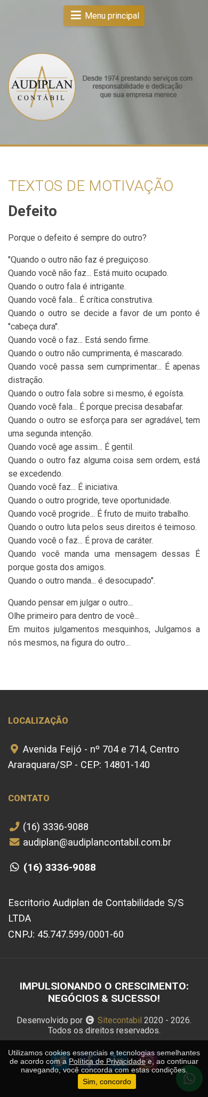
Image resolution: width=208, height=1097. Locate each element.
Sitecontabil (120, 1020)
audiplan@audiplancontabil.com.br (95, 842)
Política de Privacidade (107, 1061)
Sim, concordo (107, 1081)
